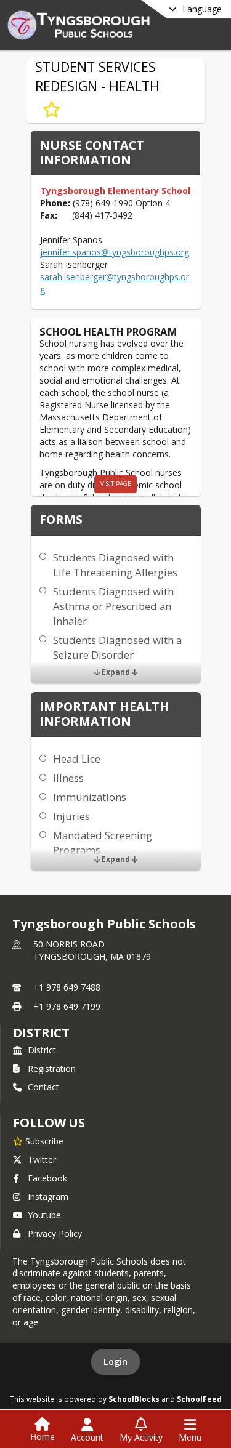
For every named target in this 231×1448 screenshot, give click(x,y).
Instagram (48, 1196)
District (42, 1050)
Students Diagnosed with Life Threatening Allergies (115, 564)
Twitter (42, 1159)
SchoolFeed (199, 1399)
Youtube (44, 1215)
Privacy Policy (55, 1233)
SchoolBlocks (134, 1399)
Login (115, 1361)
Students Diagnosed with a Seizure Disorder (117, 647)
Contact (43, 1087)
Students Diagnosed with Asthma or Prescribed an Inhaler (113, 606)
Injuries (71, 816)
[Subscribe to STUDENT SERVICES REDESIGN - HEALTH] (51, 110)
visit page (115, 484)
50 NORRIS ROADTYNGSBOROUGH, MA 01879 (92, 950)
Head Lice (76, 759)
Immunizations (89, 797)
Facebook (47, 1178)
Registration (52, 1068)
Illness (68, 778)
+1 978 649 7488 (66, 987)
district (41, 1032)
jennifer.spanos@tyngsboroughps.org (114, 252)
